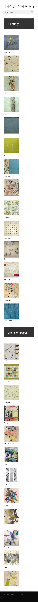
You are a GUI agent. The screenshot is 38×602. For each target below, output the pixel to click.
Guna (5, 526)
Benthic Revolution (9, 443)
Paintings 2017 (8, 321)
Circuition (6, 381)
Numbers (6, 135)
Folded (6, 464)
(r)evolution (7, 238)
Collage (6, 423)
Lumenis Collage (8, 505)
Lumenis (6, 73)
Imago (5, 114)
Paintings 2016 (8, 300)
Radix (5, 93)
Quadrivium (7, 259)
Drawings (6, 547)
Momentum (7, 279)
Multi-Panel (7, 176)
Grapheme (7, 52)
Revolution (7, 217)
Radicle (6, 197)
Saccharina (7, 402)
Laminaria (7, 361)
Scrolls (6, 485)
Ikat (5, 155)
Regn (5, 567)
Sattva (5, 588)
